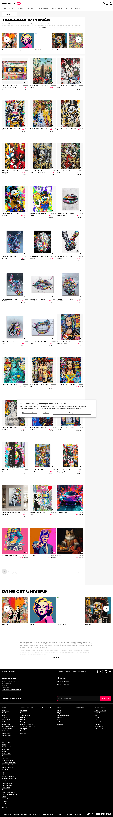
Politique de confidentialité (11, 814)
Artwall (9, 3)
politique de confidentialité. (72, 408)
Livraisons (11, 671)
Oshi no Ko (5, 731)
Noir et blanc (98, 729)
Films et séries (99, 726)
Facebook (97, 671)
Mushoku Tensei (7, 783)
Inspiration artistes (26, 724)
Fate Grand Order (7, 760)
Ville (95, 720)
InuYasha (5, 769)
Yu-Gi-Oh (5, 803)
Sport (96, 715)
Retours (4, 671)
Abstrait (23, 733)
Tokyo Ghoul (6, 733)
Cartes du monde (63, 715)
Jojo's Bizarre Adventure (10, 772)
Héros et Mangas (100, 710)
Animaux (60, 722)
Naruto (4, 715)
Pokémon (5, 717)
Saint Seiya (5, 790)
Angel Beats (6, 720)
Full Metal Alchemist (9, 762)
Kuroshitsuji (6, 724)
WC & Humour (25, 715)
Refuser (46, 413)
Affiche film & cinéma (27, 726)
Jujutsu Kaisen (6, 774)
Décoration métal (57, 8)
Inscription (105, 698)
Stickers (60, 724)
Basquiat (23, 717)
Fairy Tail (5, 758)
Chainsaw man (6, 722)
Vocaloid (4, 801)
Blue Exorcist (6, 747)
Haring (22, 722)
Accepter (72, 413)
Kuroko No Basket (8, 776)
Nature (96, 731)
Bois (58, 720)
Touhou (4, 796)
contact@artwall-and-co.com (11, 689)
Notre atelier (69, 8)
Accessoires (79, 8)
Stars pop (23, 729)
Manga (5, 8)
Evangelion (5, 756)
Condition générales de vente (30, 814)
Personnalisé (32, 8)
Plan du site (77, 814)
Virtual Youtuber (7, 799)
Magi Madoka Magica (9, 778)
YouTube (110, 671)
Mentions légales (47, 814)
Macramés (60, 717)
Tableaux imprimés (43, 8)
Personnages (24, 731)
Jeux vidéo (98, 722)
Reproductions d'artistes (17, 8)
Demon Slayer (6, 753)
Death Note (5, 751)
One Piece (5, 713)
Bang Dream (6, 740)
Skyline (59, 713)
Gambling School (7, 765)
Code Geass (5, 749)
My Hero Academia (8, 726)
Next (80, 571)
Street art (23, 710)
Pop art (22, 713)
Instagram (101, 671)
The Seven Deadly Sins (9, 794)
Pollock (22, 720)
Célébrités (97, 713)
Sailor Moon (6, 787)
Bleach (4, 744)
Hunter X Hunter (7, 767)
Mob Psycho (6, 781)
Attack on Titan (7, 738)
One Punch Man (7, 729)
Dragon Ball (5, 710)
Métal (59, 710)
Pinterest (106, 671)
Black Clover (6, 742)
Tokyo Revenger (7, 735)
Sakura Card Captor (8, 792)
